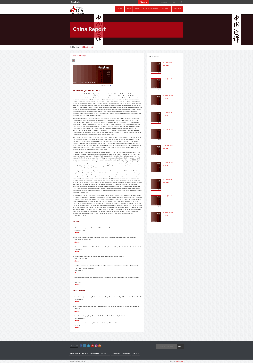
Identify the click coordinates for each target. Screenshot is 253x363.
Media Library (105, 353)
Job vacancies (116, 353)
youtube (92, 345)
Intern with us (126, 353)
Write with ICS (94, 353)
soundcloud (99, 345)
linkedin (84, 345)
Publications (75, 47)
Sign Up (180, 346)
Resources (85, 353)
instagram (96, 345)
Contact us (136, 353)
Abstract (77, 232)
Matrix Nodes (179, 361)
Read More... (166, 65)
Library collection (75, 353)
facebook (81, 345)
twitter (88, 345)
